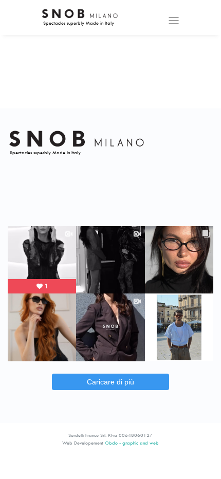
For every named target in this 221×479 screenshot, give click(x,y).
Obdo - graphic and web (132, 443)
